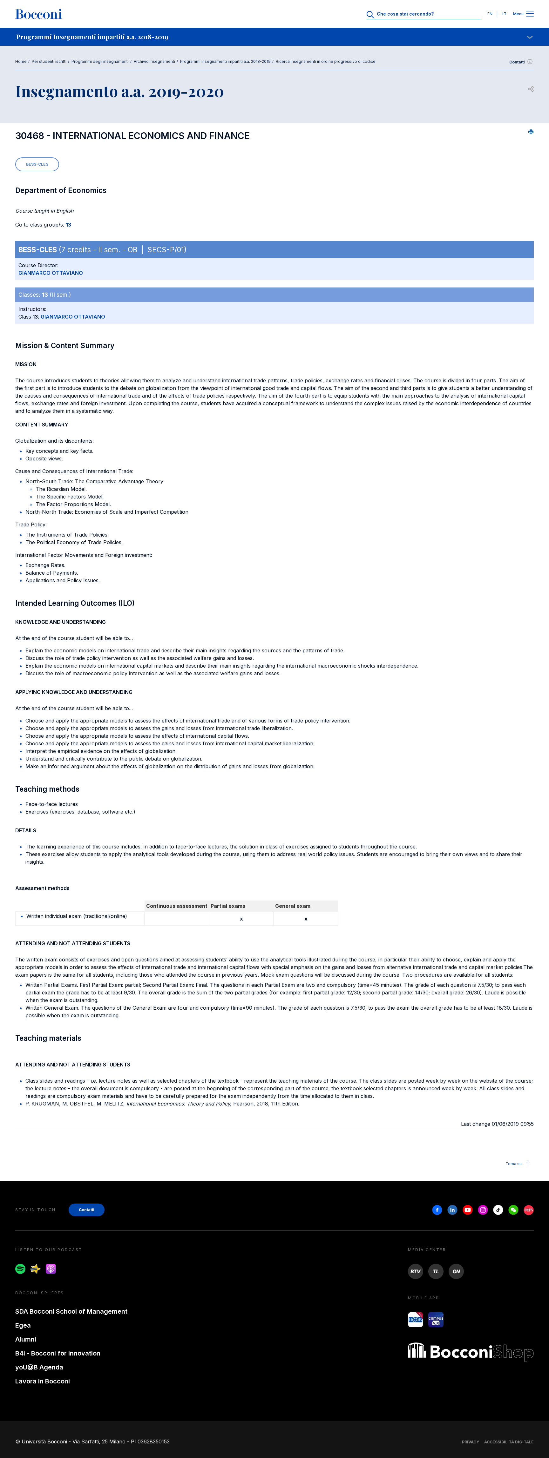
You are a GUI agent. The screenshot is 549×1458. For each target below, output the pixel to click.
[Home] (38, 14)
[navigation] (274, 37)
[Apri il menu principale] (530, 14)
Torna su (513, 1163)
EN (489, 13)
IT (504, 13)
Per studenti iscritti (49, 61)
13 (68, 224)
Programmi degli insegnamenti (100, 61)
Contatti (517, 62)
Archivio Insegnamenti (154, 61)
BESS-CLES (37, 164)
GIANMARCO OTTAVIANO (50, 273)
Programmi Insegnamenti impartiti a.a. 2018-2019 (225, 61)
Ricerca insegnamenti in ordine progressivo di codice (326, 61)
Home (21, 61)
